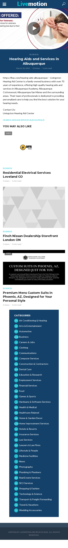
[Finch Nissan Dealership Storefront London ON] (34, 207)
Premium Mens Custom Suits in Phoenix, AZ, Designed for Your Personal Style (27, 296)
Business (34, 54)
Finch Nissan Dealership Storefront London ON (30, 238)
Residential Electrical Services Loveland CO (27, 175)
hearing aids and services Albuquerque (24, 120)
